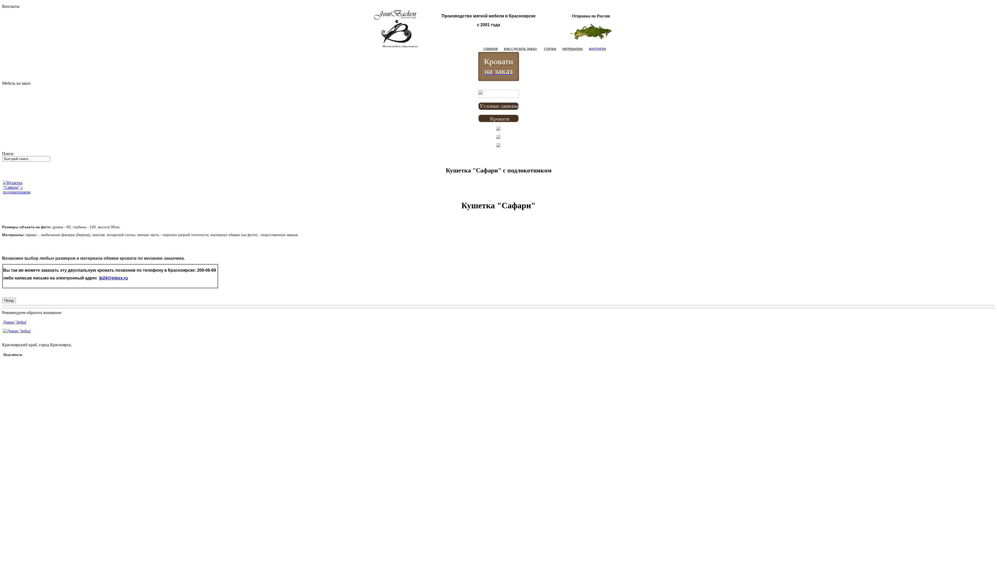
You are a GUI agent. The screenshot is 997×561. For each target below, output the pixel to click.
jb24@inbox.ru (113, 278)
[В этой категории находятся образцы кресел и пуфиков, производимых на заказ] (498, 129)
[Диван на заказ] (498, 96)
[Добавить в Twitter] (11, 361)
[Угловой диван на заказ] (498, 108)
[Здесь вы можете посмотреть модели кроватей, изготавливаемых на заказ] (498, 121)
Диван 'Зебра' (15, 322)
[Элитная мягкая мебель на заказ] (498, 137)
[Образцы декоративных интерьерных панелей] (498, 146)
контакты (597, 48)
